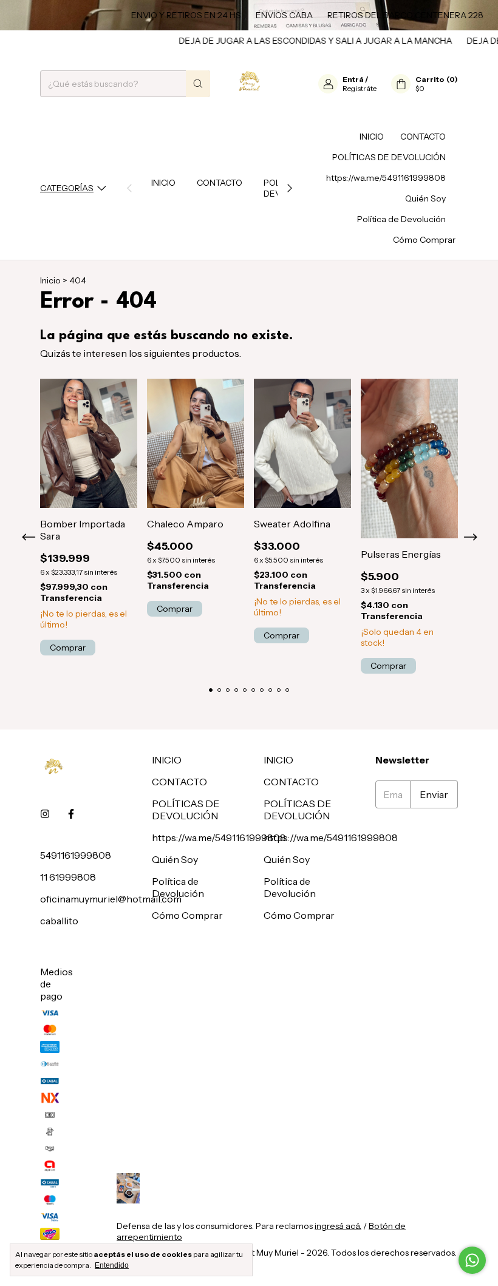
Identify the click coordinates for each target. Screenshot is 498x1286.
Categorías (67, 188)
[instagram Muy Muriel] (45, 814)
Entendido (112, 1265)
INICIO (163, 182)
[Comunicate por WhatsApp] (472, 1260)
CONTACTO (219, 182)
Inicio (50, 280)
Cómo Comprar (424, 239)
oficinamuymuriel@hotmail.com (111, 899)
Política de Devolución (401, 219)
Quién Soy (425, 198)
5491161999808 (75, 855)
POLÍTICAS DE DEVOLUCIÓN (389, 157)
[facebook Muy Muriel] (71, 814)
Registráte (360, 88)
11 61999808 (68, 877)
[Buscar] (198, 83)
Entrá (353, 79)
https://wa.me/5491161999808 (386, 177)
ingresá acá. (338, 1225)
